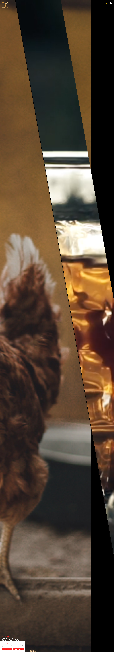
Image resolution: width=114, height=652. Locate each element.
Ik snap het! (7, 649)
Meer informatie (18, 649)
